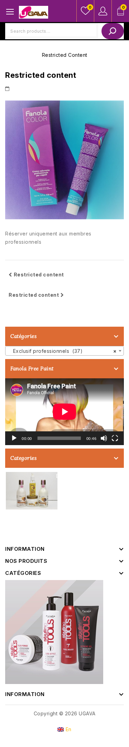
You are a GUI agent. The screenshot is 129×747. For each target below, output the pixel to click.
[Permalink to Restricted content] (8, 88)
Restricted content (39, 274)
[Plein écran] (114, 438)
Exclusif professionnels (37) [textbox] (62, 351)
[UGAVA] (33, 11)
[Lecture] (14, 438)
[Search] (112, 31)
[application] (64, 411)
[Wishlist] (85, 11)
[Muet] (103, 438)
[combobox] (64, 351)
